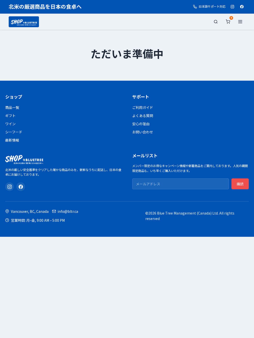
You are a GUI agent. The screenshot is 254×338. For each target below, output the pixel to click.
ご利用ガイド (142, 107)
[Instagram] (232, 6)
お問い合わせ (142, 131)
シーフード (13, 131)
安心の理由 (141, 123)
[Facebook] (241, 6)
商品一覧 (12, 107)
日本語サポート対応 (212, 6)
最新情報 (12, 140)
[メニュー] (240, 22)
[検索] (216, 22)
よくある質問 (142, 115)
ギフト (10, 115)
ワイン (10, 123)
